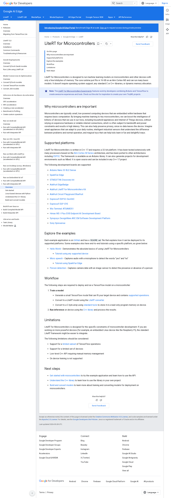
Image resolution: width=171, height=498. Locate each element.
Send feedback (143, 44)
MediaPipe (36, 17)
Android (125, 441)
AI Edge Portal (74, 17)
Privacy (50, 492)
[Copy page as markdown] (106, 43)
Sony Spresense (57, 223)
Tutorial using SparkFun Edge (68, 263)
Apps (110, 17)
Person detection (58, 268)
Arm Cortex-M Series (84, 153)
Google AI (134, 481)
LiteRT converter (96, 300)
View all (125, 471)
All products (149, 481)
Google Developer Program (50, 441)
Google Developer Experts (50, 449)
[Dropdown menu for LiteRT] (12, 17)
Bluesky (84, 445)
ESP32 (56, 156)
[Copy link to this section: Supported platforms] (77, 143)
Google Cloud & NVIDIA (48, 458)
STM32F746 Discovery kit (62, 180)
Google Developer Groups (49, 445)
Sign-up (103, 28)
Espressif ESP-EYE (59, 204)
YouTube (84, 462)
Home (46, 37)
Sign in (165, 3)
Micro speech (56, 258)
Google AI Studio (129, 453)
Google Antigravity (130, 458)
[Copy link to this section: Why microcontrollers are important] (99, 106)
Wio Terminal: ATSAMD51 (62, 208)
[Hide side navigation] (32, 493)
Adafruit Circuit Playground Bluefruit (66, 194)
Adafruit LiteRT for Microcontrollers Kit (68, 189)
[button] (17, 27)
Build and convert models (61, 385)
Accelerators (44, 453)
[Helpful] (147, 37)
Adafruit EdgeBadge (59, 184)
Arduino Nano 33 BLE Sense (63, 170)
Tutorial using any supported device (71, 253)
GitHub (77, 240)
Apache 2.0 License (49, 419)
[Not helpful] (151, 37)
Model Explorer (56, 17)
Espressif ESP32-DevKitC (62, 199)
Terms (42, 492)
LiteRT (6, 17)
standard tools (90, 305)
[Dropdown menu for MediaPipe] (44, 17)
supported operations (139, 295)
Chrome (125, 445)
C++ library (88, 310)
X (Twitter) (85, 458)
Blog (82, 441)
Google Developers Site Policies (85, 419)
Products (56, 37)
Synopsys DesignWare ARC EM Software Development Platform (80, 218)
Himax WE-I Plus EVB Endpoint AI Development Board (75, 213)
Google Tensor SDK (94, 17)
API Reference (125, 17)
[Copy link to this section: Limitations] (63, 320)
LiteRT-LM (22, 17)
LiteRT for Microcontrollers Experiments (75, 91)
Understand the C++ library (62, 380)
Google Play (127, 466)
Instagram (85, 449)
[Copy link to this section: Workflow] (61, 278)
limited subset (69, 344)
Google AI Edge (12, 11)
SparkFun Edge (57, 175)
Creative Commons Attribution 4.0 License (112, 417)
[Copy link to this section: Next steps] (62, 369)
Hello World (55, 249)
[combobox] (124, 3)
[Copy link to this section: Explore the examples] (78, 233)
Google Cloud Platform (115, 481)
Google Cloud (127, 462)
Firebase (125, 449)
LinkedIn (84, 453)
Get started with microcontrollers (65, 375)
